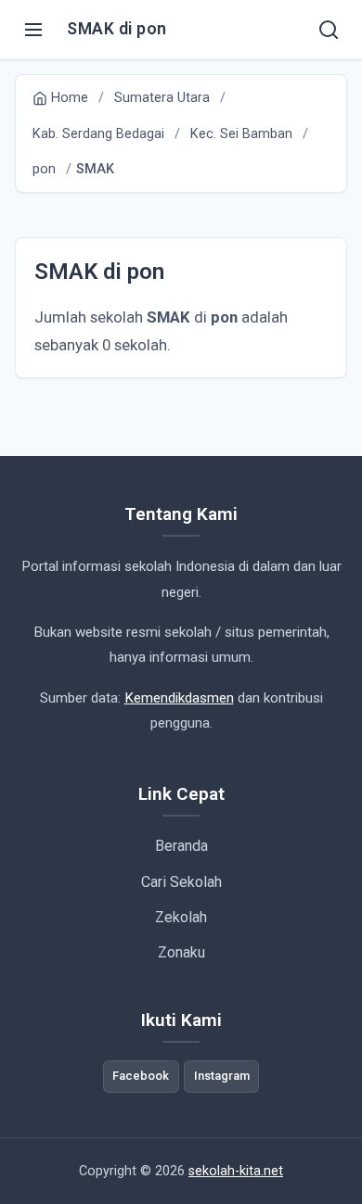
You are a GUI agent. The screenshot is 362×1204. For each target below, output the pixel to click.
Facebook (140, 1076)
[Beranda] (328, 29)
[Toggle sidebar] (33, 29)
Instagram (222, 1076)
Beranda (181, 846)
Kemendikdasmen (179, 698)
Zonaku (181, 952)
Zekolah (181, 917)
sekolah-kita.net (235, 1171)
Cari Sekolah (181, 882)
